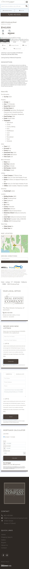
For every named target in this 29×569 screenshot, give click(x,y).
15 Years (13, 437)
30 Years (7, 437)
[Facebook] (3, 555)
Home (2, 282)
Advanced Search (8, 10)
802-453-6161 (15, 15)
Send (10, 416)
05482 (4, 284)
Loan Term (5, 433)
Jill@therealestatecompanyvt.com (16, 518)
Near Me (22, 10)
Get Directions (14, 261)
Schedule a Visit (20, 374)
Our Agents (11, 316)
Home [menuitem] (3, 534)
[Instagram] (7, 555)
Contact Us (5, 316)
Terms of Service (13, 422)
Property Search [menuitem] (6, 537)
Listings (8, 282)
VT (12, 282)
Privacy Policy (5, 422)
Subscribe (11, 361)
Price (4, 441)
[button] (26, 6)
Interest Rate (6, 450)
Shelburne (24, 282)
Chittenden (17, 282)
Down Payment (7, 446)
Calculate (14, 458)
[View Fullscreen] (3, 242)
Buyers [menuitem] (3, 542)
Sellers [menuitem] (3, 540)
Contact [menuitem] (4, 548)
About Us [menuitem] (4, 545)
